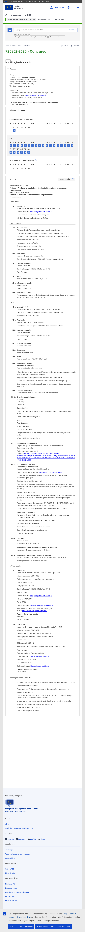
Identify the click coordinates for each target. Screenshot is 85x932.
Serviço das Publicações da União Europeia (21, 809)
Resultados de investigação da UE (17, 892)
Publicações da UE (11, 900)
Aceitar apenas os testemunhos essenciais (53, 927)
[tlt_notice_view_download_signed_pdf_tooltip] (14, 130)
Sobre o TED (9, 869)
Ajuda (7, 824)
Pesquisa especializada (38, 37)
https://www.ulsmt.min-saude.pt (41, 605)
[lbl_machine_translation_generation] (36, 160)
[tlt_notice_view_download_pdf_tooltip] (11, 145)
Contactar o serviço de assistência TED (19, 828)
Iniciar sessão (58, 7)
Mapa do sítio (10, 873)
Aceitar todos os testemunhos (21, 927)
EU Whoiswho (10, 896)
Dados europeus (11, 888)
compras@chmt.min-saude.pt (35, 95)
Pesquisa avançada (21, 37)
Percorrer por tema (56, 37)
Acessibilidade (10, 858)
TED (7, 45)
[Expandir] (8, 61)
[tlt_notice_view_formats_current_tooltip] (73, 179)
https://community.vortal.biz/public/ (51, 472)
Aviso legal (9, 850)
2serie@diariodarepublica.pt (40, 656)
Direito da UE (10, 884)
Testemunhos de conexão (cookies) (17, 854)
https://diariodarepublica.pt (39, 666)
